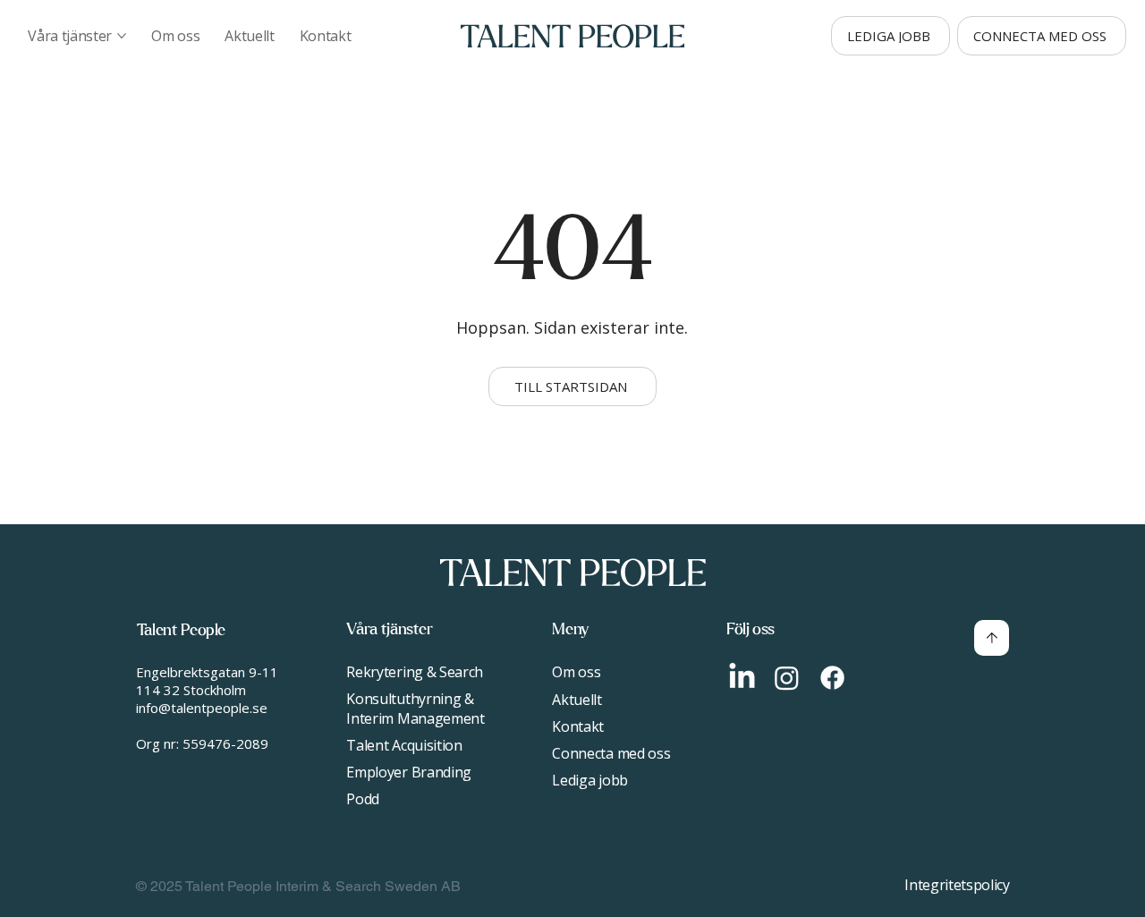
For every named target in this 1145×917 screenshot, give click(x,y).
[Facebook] (832, 677)
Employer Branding (408, 772)
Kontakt (578, 726)
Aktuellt (576, 699)
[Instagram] (786, 677)
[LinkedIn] (742, 677)
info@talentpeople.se (201, 708)
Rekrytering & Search (414, 672)
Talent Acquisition (404, 745)
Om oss (576, 672)
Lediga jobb (589, 780)
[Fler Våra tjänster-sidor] (121, 35)
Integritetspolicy (957, 885)
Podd (362, 799)
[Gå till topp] (992, 638)
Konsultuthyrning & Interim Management (415, 708)
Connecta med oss (611, 753)
